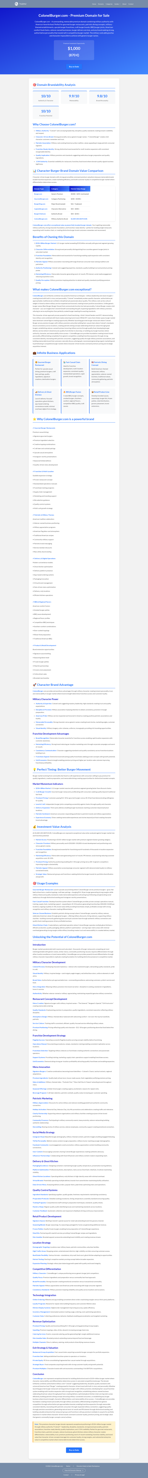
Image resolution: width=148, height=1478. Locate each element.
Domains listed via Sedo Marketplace (88, 1466)
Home (94, 4)
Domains (101, 4)
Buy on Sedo (74, 67)
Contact (130, 4)
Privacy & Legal (80, 1475)
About (124, 4)
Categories (109, 4)
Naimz (22, 3)
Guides (117, 4)
